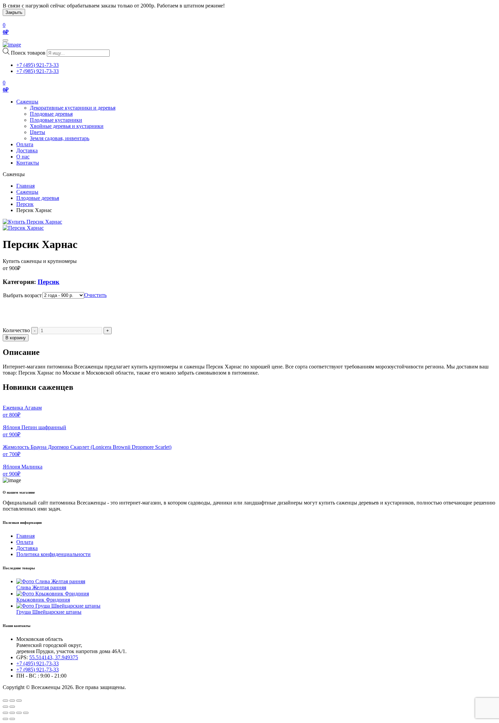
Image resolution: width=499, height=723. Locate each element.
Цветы (37, 132)
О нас (23, 156)
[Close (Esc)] (5, 701)
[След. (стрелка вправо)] (12, 719)
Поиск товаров (28, 53)
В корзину (15, 337)
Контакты (27, 163)
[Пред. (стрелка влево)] (5, 719)
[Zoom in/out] (19, 701)
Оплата (24, 144)
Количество (16, 330)
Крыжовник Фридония (43, 600)
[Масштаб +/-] (26, 713)
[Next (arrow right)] (12, 707)
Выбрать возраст (22, 295)
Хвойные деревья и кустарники (67, 126)
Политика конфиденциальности (53, 554)
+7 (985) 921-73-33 (37, 71)
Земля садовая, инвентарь (59, 138)
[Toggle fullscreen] (12, 701)
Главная (25, 186)
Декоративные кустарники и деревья (72, 108)
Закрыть (13, 12)
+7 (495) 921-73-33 (37, 65)
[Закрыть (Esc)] (5, 713)
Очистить (95, 295)
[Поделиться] (12, 713)
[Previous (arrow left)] (5, 707)
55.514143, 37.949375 (53, 657)
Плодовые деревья (51, 114)
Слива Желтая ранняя (41, 587)
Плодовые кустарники (56, 120)
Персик (25, 204)
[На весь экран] (19, 713)
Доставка (27, 150)
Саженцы (27, 101)
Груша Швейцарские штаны (48, 612)
